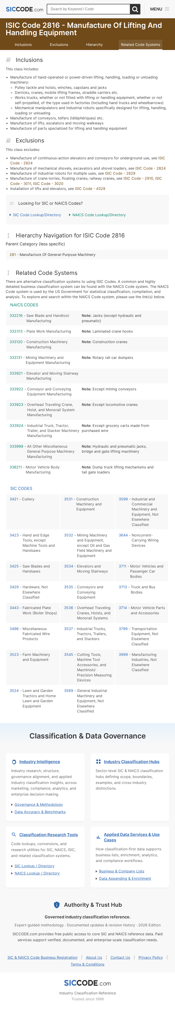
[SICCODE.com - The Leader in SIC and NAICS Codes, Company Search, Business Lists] (25, 9)
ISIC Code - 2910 (138, 178)
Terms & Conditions (87, 964)
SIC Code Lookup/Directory (37, 215)
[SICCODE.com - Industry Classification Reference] (87, 983)
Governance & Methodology (39, 804)
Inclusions (23, 44)
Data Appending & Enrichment (125, 878)
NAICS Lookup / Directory (37, 873)
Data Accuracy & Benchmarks (40, 811)
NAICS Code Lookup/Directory (99, 215)
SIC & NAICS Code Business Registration (42, 957)
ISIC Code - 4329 (90, 188)
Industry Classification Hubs (132, 761)
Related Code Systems (140, 44)
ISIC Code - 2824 (150, 168)
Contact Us (120, 957)
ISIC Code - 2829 (120, 173)
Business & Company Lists (121, 871)
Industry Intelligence (39, 761)
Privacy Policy (151, 957)
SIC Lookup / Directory (34, 866)
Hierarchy (94, 44)
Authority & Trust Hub (93, 904)
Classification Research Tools (48, 834)
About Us (94, 957)
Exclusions (59, 44)
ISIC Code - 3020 (48, 183)
